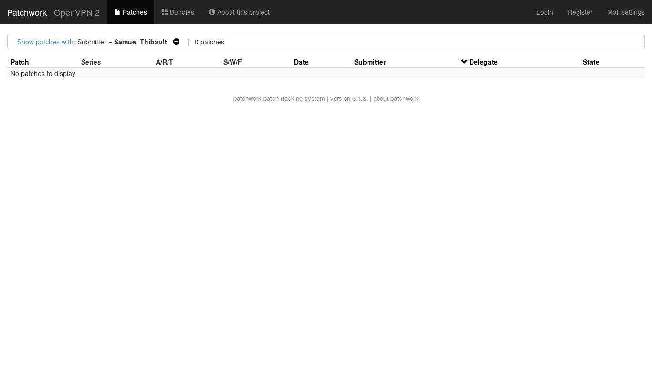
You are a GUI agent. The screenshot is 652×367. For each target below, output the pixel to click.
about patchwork (396, 98)
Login (544, 12)
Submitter (370, 61)
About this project (242, 12)
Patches (134, 12)
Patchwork (27, 12)
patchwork (247, 98)
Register (580, 12)
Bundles (181, 12)
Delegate (483, 61)
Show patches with (45, 41)
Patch (20, 61)
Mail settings (626, 12)
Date (301, 61)
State (591, 61)
